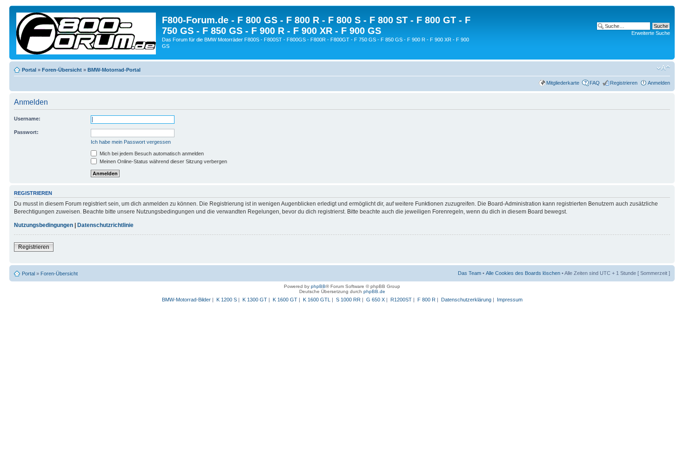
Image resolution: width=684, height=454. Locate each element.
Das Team (469, 273)
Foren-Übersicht (62, 70)
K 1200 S (226, 299)
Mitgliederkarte (562, 83)
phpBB (318, 286)
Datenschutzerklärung (466, 299)
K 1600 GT (285, 299)
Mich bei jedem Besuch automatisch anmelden (151, 153)
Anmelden (659, 83)
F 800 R (426, 299)
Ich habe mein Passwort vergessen (131, 142)
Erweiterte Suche (650, 33)
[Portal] (87, 31)
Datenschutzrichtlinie (105, 225)
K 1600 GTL (316, 299)
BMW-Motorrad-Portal (114, 70)
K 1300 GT (254, 299)
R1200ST (401, 299)
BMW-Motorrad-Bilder (186, 299)
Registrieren (623, 83)
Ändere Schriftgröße (663, 68)
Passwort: (26, 132)
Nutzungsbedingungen (43, 225)
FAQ (595, 83)
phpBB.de (374, 291)
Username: (27, 118)
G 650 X (375, 299)
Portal (29, 70)
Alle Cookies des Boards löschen (523, 273)
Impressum (510, 299)
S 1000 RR (348, 299)
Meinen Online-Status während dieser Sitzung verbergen (162, 161)
